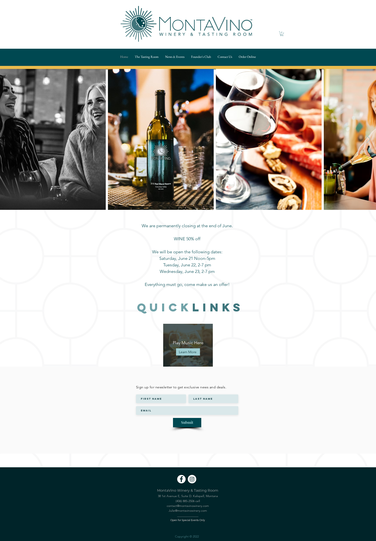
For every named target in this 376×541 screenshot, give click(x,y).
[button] (282, 33)
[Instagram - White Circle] (192, 479)
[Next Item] (368, 139)
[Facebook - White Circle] (181, 479)
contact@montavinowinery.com (188, 506)
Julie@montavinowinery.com (188, 511)
